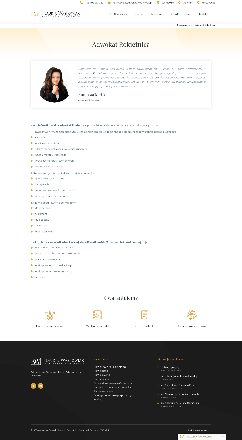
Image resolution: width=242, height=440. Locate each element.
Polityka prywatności (197, 430)
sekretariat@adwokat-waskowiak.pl (132, 2)
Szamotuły (168, 2)
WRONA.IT (104, 430)
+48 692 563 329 (94, 2)
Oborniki (188, 2)
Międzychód (209, 2)
